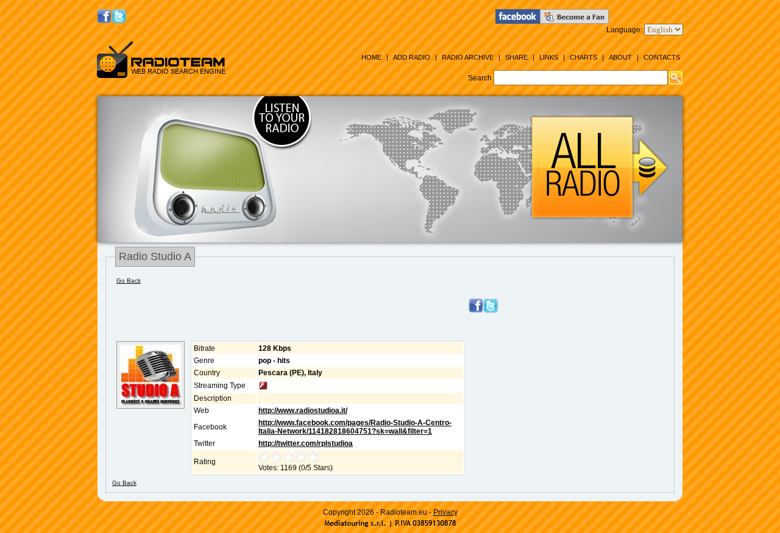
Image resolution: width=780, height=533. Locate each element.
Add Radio (411, 57)
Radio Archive (468, 57)
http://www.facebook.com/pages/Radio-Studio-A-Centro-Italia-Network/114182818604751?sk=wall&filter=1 (355, 427)
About (620, 57)
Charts (583, 57)
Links (548, 57)
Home (371, 57)
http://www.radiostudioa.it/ (302, 410)
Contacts (662, 57)
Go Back (128, 280)
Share (516, 57)
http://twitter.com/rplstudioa (305, 443)
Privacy (445, 512)
